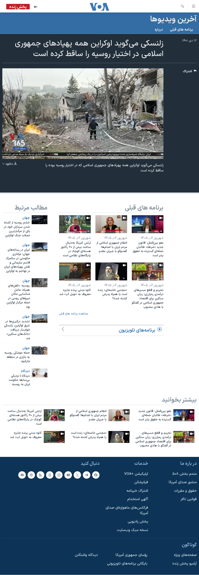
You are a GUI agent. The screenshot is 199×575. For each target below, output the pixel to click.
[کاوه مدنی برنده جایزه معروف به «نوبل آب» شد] (75, 271)
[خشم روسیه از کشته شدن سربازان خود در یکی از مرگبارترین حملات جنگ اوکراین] (39, 219)
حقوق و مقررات (185, 490)
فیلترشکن (141, 482)
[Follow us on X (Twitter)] (77, 475)
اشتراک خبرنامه (137, 490)
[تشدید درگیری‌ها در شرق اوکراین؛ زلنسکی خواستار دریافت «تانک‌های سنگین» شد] (39, 318)
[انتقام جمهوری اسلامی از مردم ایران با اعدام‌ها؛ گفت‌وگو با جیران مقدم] (111, 224)
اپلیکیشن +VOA (136, 474)
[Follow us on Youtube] (68, 475)
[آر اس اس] (40, 475)
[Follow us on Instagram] (59, 475)
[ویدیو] (35, 7)
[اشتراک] (22, 475)
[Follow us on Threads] (49, 475)
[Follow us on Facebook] (96, 475)
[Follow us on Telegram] (86, 475)
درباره (159, 29)
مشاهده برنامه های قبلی (73, 314)
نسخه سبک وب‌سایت (132, 530)
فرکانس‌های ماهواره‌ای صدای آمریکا (127, 510)
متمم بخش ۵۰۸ (184, 474)
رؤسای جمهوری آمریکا (131, 555)
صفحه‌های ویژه (185, 555)
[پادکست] (31, 475)
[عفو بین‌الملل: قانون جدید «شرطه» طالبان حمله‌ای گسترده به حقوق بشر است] (147, 224)
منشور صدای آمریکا (183, 482)
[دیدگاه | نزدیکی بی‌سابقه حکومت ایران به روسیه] (39, 373)
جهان (26, 217)
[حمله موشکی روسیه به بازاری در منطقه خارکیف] (39, 350)
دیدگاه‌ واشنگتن (86, 555)
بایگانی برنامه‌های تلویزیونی (127, 563)
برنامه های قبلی (181, 29)
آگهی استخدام (137, 499)
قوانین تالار (189, 499)
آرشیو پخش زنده (184, 563)
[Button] (190, 72)
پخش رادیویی (138, 521)
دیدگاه (25, 371)
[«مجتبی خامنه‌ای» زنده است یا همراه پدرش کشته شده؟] (111, 271)
